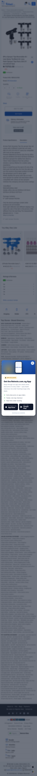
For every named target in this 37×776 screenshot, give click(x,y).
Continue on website (18, 413)
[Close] (32, 363)
